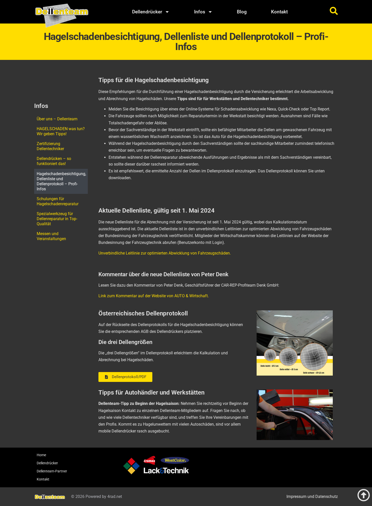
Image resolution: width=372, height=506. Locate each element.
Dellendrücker (147, 12)
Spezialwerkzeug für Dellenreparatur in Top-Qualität (57, 218)
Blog (242, 12)
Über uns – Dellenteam (57, 119)
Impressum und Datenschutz (312, 496)
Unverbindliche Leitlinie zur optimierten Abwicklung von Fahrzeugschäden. (164, 253)
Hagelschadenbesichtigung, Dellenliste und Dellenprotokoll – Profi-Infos (61, 181)
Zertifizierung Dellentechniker (50, 146)
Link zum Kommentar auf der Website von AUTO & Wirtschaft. (153, 295)
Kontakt (279, 12)
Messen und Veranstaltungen (51, 236)
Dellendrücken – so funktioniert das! (54, 161)
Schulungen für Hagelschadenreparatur (57, 201)
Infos (199, 12)
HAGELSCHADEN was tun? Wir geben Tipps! (61, 131)
